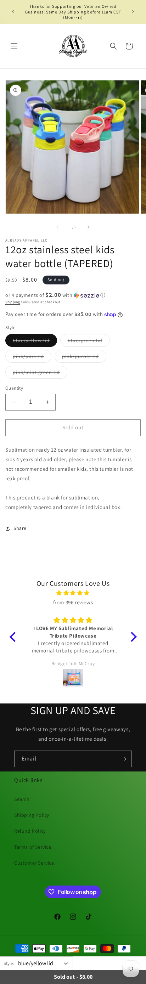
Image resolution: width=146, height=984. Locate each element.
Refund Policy (30, 831)
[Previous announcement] (13, 11)
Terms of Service (32, 847)
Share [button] (20, 528)
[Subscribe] (123, 759)
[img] (73, 593)
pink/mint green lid (40, 374)
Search (22, 799)
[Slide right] (88, 227)
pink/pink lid (32, 358)
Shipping (12, 302)
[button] (14, 46)
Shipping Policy (31, 815)
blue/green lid (89, 342)
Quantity (14, 388)
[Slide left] (57, 227)
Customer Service (34, 863)
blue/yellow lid (35, 342)
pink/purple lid (84, 358)
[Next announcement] (133, 11)
